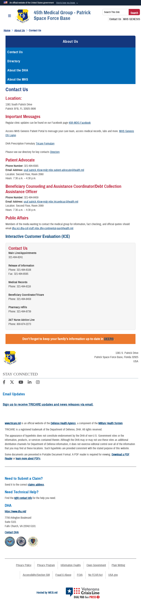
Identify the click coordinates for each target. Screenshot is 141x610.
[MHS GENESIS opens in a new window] (131, 19)
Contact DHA (12, 532)
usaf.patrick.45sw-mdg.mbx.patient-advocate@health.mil (54, 170)
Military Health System (110, 423)
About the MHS (17, 79)
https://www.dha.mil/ (15, 511)
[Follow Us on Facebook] (4, 383)
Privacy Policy (23, 565)
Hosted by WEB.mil (47, 592)
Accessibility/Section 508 (36, 575)
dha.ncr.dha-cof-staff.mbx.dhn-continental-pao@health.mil (42, 228)
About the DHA (17, 70)
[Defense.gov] (10, 541)
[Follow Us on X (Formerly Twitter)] (12, 383)
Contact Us (15, 52)
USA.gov (113, 575)
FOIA (80, 575)
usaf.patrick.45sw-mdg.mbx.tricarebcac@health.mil (51, 202)
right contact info (23, 498)
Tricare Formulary (45, 143)
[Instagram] (38, 383)
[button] (67, 3)
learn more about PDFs (28, 458)
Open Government (96, 565)
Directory (13, 61)
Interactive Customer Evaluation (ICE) (38, 236)
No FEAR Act (95, 575)
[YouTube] (21, 383)
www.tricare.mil (13, 423)
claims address (36, 485)
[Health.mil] (21, 541)
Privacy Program (46, 565)
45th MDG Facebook (80, 123)
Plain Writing (118, 565)
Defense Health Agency (63, 423)
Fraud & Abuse (63, 575)
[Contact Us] (115, 19)
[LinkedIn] (29, 383)
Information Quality (71, 565)
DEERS (109, 339)
